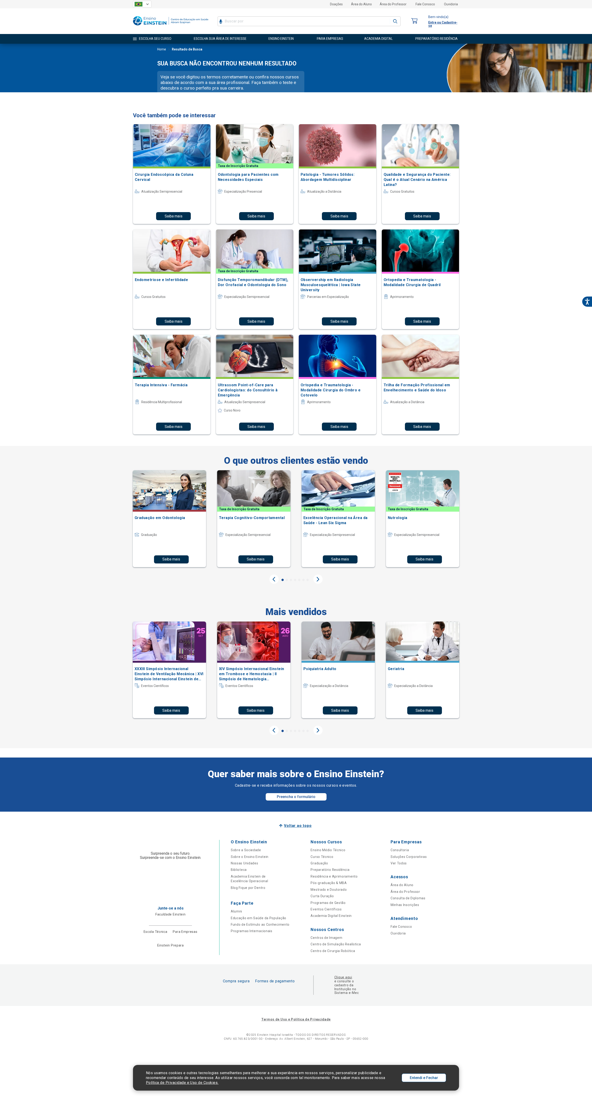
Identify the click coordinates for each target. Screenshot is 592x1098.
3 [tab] (291, 580)
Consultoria (400, 850)
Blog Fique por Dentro (248, 888)
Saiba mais (173, 216)
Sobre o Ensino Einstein (249, 857)
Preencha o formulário (296, 797)
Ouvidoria (451, 4)
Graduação (319, 863)
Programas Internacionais (251, 931)
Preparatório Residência (330, 870)
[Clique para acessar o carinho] (414, 21)
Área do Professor (393, 4)
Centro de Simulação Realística (336, 944)
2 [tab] (287, 580)
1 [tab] (282, 580)
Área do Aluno (361, 4)
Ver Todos (399, 863)
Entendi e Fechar (424, 1078)
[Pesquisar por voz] (221, 21)
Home (161, 49)
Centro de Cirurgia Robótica (333, 951)
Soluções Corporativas (409, 857)
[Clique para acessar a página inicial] (170, 26)
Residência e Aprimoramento (334, 876)
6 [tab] (303, 580)
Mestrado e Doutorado (329, 889)
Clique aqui (343, 977)
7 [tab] (307, 580)
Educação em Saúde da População (258, 918)
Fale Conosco (425, 4)
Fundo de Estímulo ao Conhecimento (260, 924)
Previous (274, 579)
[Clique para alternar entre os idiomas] (142, 4)
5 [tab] (299, 580)
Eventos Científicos (326, 909)
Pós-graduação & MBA (329, 883)
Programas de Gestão (328, 903)
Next (318, 579)
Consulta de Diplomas (408, 898)
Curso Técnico (322, 857)
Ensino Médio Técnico (328, 850)
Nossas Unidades (244, 863)
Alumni (236, 911)
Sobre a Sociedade (246, 850)
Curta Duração (322, 896)
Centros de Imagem (326, 938)
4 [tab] (295, 580)
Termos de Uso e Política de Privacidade (296, 1019)
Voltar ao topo (297, 825)
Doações (336, 4)
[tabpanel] (169, 518)
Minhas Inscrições (405, 905)
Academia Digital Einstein (331, 916)
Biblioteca (239, 870)
